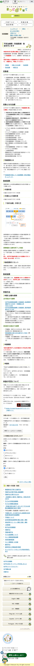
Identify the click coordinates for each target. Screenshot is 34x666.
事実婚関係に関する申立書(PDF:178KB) (16, 333)
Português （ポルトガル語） (16, 623)
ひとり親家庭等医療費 (11, 537)
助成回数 (25, 65)
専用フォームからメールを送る (13, 430)
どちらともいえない (10, 453)
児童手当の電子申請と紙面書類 (14, 492)
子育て (24, 29)
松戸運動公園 (7, 569)
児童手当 (7, 529)
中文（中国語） (16, 603)
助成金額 (7, 67)
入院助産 (7, 524)
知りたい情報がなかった (12, 458)
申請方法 (15, 67)
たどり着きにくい (10, 473)
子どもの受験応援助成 (11, 503)
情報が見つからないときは (16, 593)
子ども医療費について (11, 534)
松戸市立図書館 (8, 561)
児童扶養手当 (9, 532)
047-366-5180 (14, 425)
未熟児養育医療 (9, 539)
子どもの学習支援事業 (11, 501)
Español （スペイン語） (16, 618)
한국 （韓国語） (16, 608)
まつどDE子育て (14, 31)
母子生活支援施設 (10, 527)
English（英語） (16, 598)
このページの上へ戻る (25, 482)
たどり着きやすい (10, 468)
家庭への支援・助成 (15, 35)
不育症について (9, 517)
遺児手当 (7, 544)
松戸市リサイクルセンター (11, 566)
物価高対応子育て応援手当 (13, 489)
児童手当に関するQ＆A (12, 494)
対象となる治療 (16, 65)
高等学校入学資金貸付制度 (13, 547)
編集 (30, 576)
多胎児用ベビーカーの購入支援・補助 (16, 522)
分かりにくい (9, 455)
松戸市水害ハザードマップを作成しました (15, 564)
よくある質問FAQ (15, 588)
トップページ (14, 29)
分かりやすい (9, 450)
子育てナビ (13, 33)
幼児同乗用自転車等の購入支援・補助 (16, 520)
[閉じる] (2, 652)
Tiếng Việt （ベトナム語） (16, 613)
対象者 (7, 65)
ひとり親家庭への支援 (11, 542)
